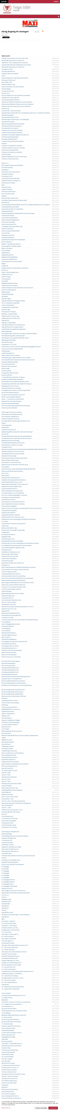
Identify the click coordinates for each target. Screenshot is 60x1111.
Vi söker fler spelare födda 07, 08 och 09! (11, 589)
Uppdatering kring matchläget (9, 340)
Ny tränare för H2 (6, 93)
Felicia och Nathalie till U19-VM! (9, 755)
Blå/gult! (3, 263)
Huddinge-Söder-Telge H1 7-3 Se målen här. (12, 973)
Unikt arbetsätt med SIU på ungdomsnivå (11, 615)
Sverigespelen (5, 1085)
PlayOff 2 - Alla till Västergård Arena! (10, 272)
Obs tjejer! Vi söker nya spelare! (9, 954)
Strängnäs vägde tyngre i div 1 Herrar (10, 960)
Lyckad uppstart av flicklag (8, 943)
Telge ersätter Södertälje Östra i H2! (10, 849)
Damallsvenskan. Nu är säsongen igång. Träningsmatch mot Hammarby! (19, 519)
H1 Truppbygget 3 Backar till (8, 879)
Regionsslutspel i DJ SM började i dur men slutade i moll (15, 484)
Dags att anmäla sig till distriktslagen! (10, 403)
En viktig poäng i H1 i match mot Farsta (10, 930)
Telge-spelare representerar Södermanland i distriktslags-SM (16, 803)
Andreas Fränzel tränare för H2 (9, 224)
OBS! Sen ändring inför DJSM (8, 665)
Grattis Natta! (5, 1039)
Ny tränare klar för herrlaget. (8, 183)
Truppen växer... (5, 525)
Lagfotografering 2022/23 (7, 255)
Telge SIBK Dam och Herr (7, 912)
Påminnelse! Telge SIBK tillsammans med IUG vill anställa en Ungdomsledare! (20, 735)
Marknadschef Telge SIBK (8, 742)
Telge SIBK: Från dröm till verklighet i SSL (11, 180)
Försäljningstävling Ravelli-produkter (10, 207)
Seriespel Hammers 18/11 (8, 598)
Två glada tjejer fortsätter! (8, 746)
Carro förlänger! (5, 729)
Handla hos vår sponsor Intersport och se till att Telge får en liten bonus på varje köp (22, 508)
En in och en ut (5, 895)
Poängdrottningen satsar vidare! (9, 750)
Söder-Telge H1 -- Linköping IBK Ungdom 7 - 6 (12, 1043)
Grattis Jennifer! (5, 984)
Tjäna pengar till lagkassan (8, 237)
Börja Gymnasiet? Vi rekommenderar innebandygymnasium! (16, 676)
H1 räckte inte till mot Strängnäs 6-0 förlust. (12, 1032)
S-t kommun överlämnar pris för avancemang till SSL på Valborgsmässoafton (20, 619)
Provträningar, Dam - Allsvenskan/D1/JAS (11, 462)
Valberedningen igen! (7, 331)
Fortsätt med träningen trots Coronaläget (11, 388)
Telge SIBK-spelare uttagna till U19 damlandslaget (13, 239)
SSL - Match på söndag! (7, 1024)
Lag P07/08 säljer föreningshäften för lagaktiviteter (14, 329)
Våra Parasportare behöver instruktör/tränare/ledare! (14, 458)
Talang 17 (4, 423)
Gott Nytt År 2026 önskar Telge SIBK (10, 73)
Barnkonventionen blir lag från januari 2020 (12, 414)
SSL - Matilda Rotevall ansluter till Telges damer (13, 986)
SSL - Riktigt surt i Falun (7, 997)
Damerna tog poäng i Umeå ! (8, 1034)
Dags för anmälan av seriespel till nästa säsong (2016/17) (15, 764)
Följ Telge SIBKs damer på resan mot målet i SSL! (13, 60)
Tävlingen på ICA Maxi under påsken (10, 761)
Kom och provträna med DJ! (8, 193)
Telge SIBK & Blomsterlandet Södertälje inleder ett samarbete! (16, 65)
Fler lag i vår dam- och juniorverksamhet (11, 110)
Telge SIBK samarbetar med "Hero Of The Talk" (13, 451)
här (6, 35)
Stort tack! (4, 910)
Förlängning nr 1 (5, 169)
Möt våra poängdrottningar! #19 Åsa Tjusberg (12, 692)
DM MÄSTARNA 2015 (6, 792)
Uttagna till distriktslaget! (7, 294)
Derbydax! (4, 196)
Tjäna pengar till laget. (7, 833)
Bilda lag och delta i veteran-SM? (9, 366)
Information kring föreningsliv (9, 191)
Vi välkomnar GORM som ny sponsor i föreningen (13, 148)
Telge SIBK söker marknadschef (9, 777)
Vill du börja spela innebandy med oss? (11, 477)
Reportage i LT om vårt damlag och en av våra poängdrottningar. (17, 685)
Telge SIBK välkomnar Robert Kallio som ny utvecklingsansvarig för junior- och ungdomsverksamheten (26, 113)
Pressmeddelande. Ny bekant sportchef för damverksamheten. (17, 545)
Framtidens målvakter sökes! (8, 84)
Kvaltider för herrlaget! (7, 189)
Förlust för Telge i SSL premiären (9, 1069)
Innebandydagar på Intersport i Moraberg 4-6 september (15, 836)
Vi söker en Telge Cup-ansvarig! (9, 571)
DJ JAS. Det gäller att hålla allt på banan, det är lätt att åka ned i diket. (18, 582)
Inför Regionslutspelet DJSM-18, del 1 (10, 672)
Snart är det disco (6, 233)
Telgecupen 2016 (6, 716)
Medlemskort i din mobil (7, 794)
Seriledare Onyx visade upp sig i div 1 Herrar (12, 809)
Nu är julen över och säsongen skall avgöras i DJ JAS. (14, 587)
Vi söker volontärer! (6, 993)
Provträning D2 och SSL (7, 176)
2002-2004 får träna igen (7, 342)
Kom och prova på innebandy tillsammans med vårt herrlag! (16, 405)
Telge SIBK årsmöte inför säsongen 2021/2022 (12, 327)
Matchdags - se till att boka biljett (9, 314)
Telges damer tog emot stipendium (10, 1089)
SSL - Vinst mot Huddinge (7, 1056)
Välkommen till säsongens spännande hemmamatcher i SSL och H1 (17, 606)
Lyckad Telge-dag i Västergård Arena (10, 416)
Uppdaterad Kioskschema (8, 711)
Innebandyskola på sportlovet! (9, 643)
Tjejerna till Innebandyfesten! (8, 663)
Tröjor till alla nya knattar (7, 560)
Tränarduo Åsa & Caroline (8, 91)
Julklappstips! (5, 1000)
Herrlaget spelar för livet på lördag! (10, 307)
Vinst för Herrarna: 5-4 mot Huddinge (10, 702)
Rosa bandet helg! (6, 250)
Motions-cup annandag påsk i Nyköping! (11, 397)
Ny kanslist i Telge (6, 309)
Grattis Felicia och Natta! (7, 842)
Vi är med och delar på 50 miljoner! (10, 724)
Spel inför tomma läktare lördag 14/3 (10, 392)
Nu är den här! (5, 434)
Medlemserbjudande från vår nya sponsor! (12, 731)
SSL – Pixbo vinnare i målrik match (10, 947)
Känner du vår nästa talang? (8, 222)
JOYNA (3, 185)
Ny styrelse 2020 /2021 (7, 375)
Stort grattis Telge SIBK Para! (8, 71)
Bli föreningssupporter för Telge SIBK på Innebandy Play (15, 78)
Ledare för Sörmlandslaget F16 (9, 290)
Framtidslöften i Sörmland (8, 844)
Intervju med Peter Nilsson (8, 1091)
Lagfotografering (6, 252)
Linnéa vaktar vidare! (7, 853)
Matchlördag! (5, 705)
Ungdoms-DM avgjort (6, 591)
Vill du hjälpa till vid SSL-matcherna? (10, 128)
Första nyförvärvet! (6, 744)
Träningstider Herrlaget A (7, 174)
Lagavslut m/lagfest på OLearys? (9, 635)
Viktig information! (6, 292)
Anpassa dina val (6, 1108)
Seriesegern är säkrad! (7, 69)
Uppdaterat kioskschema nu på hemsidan (11, 1045)
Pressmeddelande (6, 622)
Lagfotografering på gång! (8, 1030)
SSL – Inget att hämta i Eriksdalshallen (10, 989)
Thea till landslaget (6, 89)
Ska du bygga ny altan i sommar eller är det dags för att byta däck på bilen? (19, 333)
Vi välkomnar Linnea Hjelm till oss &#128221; (12, 145)
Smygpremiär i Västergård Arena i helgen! (11, 847)
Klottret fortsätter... (6, 368)
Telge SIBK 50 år (5, 320)
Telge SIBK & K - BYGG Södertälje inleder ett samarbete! (15, 62)
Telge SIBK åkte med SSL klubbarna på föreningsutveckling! (16, 892)
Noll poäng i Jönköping (7, 1041)
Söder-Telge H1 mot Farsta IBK (9, 938)
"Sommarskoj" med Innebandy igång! (10, 722)
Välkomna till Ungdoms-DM (8, 595)
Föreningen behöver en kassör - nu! (10, 1067)
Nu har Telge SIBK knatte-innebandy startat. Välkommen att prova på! (18, 359)
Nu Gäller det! (5, 266)
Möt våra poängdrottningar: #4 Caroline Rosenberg (14, 683)
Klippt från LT (5, 1087)
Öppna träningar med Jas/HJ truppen (10, 460)
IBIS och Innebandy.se (7, 241)
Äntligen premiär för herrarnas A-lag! (10, 316)
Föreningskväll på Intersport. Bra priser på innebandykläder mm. (17, 436)
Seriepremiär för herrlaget (8, 215)
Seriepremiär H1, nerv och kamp (9, 827)
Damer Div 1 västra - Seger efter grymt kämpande (13, 801)
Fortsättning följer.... (6, 351)
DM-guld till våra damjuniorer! (8, 759)
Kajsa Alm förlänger (6, 154)
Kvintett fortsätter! (6, 903)
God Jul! (3, 75)
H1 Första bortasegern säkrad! (9, 825)
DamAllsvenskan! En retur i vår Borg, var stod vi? (13, 517)
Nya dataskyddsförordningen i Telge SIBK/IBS (12, 541)
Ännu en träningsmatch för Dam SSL (10, 1096)
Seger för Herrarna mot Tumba (9, 652)
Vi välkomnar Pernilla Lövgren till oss (10, 158)
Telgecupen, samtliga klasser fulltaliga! (11, 720)
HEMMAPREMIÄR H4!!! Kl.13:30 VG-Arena (11, 709)
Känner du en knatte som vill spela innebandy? (13, 86)
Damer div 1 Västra (6, 772)
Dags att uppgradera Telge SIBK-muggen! (11, 246)
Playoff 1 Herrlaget (6, 276)
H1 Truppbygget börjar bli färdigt (9, 886)
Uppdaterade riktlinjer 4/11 (8, 353)
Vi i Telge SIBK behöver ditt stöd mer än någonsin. (13, 377)
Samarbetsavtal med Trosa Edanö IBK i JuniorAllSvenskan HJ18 (16, 438)
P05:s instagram (5, 466)
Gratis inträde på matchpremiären (10, 217)
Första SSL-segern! (6, 1061)
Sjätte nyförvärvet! (6, 726)
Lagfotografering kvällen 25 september (11, 515)
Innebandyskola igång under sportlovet (11, 574)
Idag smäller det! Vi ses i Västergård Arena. (12, 678)
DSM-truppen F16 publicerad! (8, 80)
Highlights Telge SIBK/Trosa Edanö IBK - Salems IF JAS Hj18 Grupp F (17, 432)
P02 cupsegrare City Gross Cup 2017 (10, 646)
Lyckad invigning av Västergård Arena (10, 831)
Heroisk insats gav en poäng (8, 1028)
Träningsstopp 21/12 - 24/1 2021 (9, 344)
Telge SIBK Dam (5, 906)
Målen (3, 919)
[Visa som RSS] (42, 31)
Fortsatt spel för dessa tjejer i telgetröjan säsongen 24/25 (15, 134)
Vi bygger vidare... (6, 532)
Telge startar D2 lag (6, 187)
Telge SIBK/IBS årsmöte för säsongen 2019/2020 (13, 453)
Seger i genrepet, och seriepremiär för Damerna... (13, 501)
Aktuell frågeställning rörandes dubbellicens (12, 790)
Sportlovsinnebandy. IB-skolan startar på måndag (13, 576)
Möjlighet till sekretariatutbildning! (10, 257)
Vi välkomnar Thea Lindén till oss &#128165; (12, 152)
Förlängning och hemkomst (8, 235)
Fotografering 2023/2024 (7, 211)
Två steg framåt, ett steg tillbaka (9, 510)
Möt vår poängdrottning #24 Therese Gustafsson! (13, 681)
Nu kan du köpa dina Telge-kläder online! (11, 600)
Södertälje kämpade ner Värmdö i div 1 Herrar (12, 978)
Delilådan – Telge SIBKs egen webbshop (11, 244)
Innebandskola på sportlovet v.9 (9, 648)
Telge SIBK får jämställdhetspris (9, 639)
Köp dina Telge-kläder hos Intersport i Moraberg (13, 504)
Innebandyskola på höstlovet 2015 (10, 958)
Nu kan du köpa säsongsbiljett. (9, 820)
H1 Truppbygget (5, 866)
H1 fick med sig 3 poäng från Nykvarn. (10, 1019)
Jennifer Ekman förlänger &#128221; (10, 150)
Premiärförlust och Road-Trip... (9, 499)
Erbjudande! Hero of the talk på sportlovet (11, 401)
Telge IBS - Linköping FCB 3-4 (8, 713)
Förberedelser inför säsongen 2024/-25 (11, 172)
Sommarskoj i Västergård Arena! (9, 259)
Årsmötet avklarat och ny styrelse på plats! (12, 261)
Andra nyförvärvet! (6, 733)
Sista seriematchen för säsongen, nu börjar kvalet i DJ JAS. (15, 569)
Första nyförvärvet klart (7, 167)
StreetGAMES (5, 281)
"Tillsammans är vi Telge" (8, 617)
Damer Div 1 (4, 814)
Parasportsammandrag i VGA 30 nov (10, 117)
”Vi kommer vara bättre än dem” (9, 1072)
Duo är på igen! (5, 868)
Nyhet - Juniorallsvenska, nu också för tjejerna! (13, 753)
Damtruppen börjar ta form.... (8, 539)
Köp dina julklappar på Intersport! (9, 674)
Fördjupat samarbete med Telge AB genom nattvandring (15, 268)
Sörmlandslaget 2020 (6, 425)
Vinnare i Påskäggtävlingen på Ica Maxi (11, 624)
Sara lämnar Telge (6, 1048)
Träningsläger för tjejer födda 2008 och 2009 (12, 226)
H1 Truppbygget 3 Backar (7, 884)
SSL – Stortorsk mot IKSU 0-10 (8, 967)
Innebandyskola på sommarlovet (9, 757)
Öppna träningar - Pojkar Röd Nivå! (10, 554)
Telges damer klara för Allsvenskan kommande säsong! (15, 464)
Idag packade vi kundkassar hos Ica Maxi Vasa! (13, 563)
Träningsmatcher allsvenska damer (10, 373)
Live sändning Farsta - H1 (7, 1006)
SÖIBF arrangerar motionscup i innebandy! (12, 412)
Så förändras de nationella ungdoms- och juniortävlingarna (16, 914)
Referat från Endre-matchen (8, 1063)
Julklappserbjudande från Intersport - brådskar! (13, 593)
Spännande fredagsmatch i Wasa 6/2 (10, 956)
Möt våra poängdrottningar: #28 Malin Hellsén (12, 694)
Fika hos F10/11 (5, 473)
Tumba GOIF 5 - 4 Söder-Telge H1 (9, 925)
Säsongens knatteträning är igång (10, 362)
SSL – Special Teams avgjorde (9, 980)
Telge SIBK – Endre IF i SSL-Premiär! (10, 1076)
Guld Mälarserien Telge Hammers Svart (11, 552)
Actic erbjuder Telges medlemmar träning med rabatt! (14, 200)
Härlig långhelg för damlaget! (15, 31)
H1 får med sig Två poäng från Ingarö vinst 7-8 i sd (13, 995)
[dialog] (30, 1105)
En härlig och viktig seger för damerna (10, 418)
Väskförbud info (5, 202)
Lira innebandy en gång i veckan (9, 1080)
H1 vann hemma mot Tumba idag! (9, 818)
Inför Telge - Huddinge (7, 1059)
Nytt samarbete (5, 427)
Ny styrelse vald (5, 108)
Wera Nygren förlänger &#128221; (10, 139)
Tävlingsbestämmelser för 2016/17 (10, 700)
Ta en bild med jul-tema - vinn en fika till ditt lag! (13, 493)
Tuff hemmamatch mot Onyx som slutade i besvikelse (14, 1010)
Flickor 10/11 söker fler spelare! (9, 602)
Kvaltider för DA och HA (7, 274)
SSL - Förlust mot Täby (7, 1017)
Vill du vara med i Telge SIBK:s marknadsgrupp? (13, 864)
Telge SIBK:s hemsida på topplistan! (10, 862)
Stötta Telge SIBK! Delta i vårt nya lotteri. (11, 812)
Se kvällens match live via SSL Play (10, 927)
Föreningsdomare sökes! (7, 823)
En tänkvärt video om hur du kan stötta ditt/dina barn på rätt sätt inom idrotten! (20, 543)
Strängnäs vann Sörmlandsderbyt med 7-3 (12, 962)
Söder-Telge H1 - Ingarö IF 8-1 (8, 921)
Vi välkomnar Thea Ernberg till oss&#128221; (12, 132)
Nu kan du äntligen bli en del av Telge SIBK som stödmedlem (16, 95)
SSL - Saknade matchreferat (8, 949)
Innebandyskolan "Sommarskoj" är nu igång (12, 445)
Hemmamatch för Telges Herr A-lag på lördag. (12, 209)
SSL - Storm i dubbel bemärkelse (9, 982)
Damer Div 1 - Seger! (6, 807)
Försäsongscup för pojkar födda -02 (10, 851)
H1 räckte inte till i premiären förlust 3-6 (11, 1065)
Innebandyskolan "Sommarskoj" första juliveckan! (13, 523)
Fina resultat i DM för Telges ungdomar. (11, 661)
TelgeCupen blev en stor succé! (9, 608)
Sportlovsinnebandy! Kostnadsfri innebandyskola (13, 580)
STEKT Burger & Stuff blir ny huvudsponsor (12, 126)
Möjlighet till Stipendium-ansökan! (10, 283)
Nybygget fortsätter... (6, 536)
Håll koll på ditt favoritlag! (7, 1054)
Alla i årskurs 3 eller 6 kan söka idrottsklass (12, 650)
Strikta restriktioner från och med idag (11, 355)
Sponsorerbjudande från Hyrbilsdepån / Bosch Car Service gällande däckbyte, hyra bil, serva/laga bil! (26, 204)
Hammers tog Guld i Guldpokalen (9, 408)
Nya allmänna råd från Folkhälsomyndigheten (12, 379)
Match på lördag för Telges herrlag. (10, 198)
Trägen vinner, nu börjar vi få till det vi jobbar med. (13, 584)
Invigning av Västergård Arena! (9, 838)
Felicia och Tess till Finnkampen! (9, 654)
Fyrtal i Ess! (4, 897)
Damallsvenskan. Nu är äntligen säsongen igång (13, 530)
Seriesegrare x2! (5, 565)
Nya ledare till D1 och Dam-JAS (9, 604)
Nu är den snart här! (6, 370)
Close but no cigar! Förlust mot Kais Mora (11, 1026)
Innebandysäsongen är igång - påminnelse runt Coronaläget (16, 357)
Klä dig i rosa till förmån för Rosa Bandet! (11, 1021)
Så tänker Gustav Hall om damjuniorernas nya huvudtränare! (16, 106)
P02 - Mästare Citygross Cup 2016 (9, 770)
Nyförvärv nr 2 (5, 163)
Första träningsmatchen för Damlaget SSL (11, 1098)
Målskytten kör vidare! (7, 740)
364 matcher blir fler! (6, 901)
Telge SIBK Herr (5, 908)
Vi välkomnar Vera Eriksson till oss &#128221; (12, 130)
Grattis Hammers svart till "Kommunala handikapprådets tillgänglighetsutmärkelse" (21, 346)
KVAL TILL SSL (5, 270)
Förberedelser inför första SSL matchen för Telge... (13, 1074)
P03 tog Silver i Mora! (6, 550)
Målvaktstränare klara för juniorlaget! (10, 440)
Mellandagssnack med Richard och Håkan (11, 783)
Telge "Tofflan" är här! (7, 82)
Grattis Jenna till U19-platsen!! (8, 512)
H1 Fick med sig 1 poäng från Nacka (10, 1050)
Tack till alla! (4, 698)
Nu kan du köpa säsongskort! (8, 1093)
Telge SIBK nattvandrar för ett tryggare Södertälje (13, 300)
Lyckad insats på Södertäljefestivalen (10, 220)
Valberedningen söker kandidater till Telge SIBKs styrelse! (15, 338)
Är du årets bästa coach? (7, 816)
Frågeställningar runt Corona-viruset (10, 386)
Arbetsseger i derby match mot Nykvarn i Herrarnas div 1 (15, 945)
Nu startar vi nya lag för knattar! (9, 1083)
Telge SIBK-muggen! (6, 298)
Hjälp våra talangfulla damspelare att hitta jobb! (13, 124)
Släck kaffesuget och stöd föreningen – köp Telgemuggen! (15, 119)
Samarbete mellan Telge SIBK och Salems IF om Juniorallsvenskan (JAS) (18, 855)
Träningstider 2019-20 (7, 447)
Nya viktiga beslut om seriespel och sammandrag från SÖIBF (16, 390)
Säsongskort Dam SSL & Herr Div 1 (10, 1078)
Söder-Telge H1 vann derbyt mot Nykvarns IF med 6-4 (14, 951)
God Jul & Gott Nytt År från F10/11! (9, 488)
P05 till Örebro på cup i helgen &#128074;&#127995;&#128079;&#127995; (18, 469)
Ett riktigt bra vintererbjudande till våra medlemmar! (14, 480)
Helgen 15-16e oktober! (7, 248)
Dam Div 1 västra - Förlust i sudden (10, 796)
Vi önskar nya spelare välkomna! (9, 707)
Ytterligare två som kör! (7, 888)
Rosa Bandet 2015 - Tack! (7, 799)
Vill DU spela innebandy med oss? (10, 766)
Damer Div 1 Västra (6, 781)
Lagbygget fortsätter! (6, 899)
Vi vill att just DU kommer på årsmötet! (10, 178)
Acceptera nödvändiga (41, 1108)
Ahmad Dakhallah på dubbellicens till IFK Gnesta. (13, 442)
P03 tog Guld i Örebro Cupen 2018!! (10, 556)
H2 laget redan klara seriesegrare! (10, 285)
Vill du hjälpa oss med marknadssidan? (11, 497)
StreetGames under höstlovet (9, 429)
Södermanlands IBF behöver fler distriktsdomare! (13, 324)
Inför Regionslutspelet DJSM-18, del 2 (10, 670)
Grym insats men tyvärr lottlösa (9, 1008)
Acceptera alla (53, 1108)
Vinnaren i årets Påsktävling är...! (9, 558)
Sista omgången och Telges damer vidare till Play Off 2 (14, 641)
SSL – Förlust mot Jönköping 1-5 (9, 969)
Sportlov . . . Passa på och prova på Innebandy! (13, 399)
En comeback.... (5, 521)
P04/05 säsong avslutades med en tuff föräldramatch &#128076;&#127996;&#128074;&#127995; (24, 449)
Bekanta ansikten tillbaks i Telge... (10, 528)
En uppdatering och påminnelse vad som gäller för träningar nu (17, 383)
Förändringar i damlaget (7, 748)
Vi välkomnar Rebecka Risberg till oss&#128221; (13, 141)
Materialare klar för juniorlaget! (9, 456)
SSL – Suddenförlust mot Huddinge (10, 975)
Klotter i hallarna (5, 475)
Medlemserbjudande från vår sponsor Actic (12, 482)
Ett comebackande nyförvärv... (9, 534)
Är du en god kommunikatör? (8, 364)
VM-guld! (4, 737)
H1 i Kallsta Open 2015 (7, 840)
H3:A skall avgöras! (6, 279)
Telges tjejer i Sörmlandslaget (9, 322)
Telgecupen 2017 (6, 611)
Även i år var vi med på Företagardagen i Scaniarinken (14, 495)
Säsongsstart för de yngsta (8, 121)
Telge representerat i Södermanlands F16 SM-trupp (14, 696)
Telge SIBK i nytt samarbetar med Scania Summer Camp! (15, 58)
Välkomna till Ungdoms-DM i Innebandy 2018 (12, 491)
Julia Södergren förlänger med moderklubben (12, 165)
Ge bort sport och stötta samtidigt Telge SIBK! (12, 349)
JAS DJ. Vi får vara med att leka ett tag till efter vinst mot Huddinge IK (17, 578)
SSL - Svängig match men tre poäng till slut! (12, 1004)
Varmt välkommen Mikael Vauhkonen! (11, 99)
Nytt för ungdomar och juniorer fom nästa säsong (13, 890)
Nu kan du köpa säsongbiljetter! (9, 506)
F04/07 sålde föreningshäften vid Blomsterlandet (13, 335)
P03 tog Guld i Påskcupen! (8, 626)
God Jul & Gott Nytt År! (7, 785)
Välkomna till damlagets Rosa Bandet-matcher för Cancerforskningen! (18, 213)
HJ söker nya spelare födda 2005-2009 (10, 231)
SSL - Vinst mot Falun (6, 932)
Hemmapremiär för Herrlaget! (9, 311)
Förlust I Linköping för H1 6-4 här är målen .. (12, 965)
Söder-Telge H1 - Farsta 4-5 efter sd (10, 934)
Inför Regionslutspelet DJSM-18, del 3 (10, 667)
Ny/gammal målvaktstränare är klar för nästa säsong (14, 156)
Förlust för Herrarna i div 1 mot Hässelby (11, 657)
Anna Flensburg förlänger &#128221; (10, 137)
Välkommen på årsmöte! (7, 228)
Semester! (4, 858)
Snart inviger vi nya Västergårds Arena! (11, 860)
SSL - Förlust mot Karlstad (8, 936)
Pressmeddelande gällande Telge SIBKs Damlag (13, 547)
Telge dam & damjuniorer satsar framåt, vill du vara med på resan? (17, 287)
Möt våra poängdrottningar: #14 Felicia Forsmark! (13, 689)
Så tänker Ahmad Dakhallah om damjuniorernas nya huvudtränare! (18, 104)
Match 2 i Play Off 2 (6, 637)
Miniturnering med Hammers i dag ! (10, 788)
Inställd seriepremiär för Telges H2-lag (11, 318)
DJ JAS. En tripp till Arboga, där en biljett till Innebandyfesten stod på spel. (19, 567)
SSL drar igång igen (6, 1013)
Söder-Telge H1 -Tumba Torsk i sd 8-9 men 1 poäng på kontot (16, 1002)
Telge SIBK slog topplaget (7, 115)
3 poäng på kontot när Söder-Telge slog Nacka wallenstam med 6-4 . (18, 971)
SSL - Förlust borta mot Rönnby (9, 923)
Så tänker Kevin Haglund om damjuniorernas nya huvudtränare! (17, 102)
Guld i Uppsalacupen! (7, 718)
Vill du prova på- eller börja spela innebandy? (12, 471)
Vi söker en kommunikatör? (8, 305)
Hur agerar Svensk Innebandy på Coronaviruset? (13, 394)
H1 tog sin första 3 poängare (8, 1052)
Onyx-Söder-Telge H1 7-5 (7, 941)
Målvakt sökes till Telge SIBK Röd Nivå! (11, 613)
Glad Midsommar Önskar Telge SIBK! (10, 97)
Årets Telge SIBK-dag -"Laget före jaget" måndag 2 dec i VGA (16, 421)
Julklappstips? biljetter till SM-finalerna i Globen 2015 (14, 1015)
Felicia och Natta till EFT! (7, 805)
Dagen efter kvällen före (7, 768)
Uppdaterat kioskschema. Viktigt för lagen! (12, 486)
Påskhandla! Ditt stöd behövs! (9, 633)
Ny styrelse (4, 143)
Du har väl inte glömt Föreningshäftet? (11, 303)
